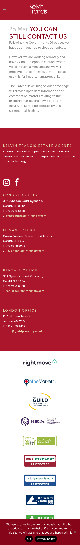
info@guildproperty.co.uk (24, 331)
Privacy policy (46, 538)
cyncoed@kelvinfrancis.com (26, 216)
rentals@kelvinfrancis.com (25, 291)
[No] (75, 532)
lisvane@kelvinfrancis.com (25, 251)
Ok (29, 538)
